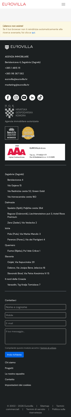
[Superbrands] (28, 133)
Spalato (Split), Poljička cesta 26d (25, 208)
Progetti (9, 368)
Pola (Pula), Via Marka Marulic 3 (24, 233)
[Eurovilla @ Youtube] (24, 98)
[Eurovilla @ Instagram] (16, 98)
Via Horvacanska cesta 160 (21, 196)
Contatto (9, 379)
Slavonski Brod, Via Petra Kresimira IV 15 (28, 273)
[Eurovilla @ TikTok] (40, 98)
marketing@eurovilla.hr (17, 84)
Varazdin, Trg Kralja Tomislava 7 (23, 284)
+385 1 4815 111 (12, 67)
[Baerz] (11, 133)
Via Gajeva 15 (14, 185)
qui (33, 32)
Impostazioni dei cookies (18, 384)
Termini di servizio (35, 409)
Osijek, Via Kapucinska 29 (21, 262)
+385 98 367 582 (14, 73)
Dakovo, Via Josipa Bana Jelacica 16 (26, 267)
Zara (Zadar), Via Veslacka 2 (22, 222)
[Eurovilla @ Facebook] (8, 98)
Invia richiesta (14, 354)
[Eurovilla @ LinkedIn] (32, 98)
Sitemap (44, 405)
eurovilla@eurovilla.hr (16, 79)
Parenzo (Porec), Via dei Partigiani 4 (26, 239)
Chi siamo (10, 362)
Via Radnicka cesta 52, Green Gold (26, 191)
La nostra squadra (14, 373)
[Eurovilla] (16, 4)
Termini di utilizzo (48, 348)
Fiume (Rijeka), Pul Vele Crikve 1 (23, 250)
